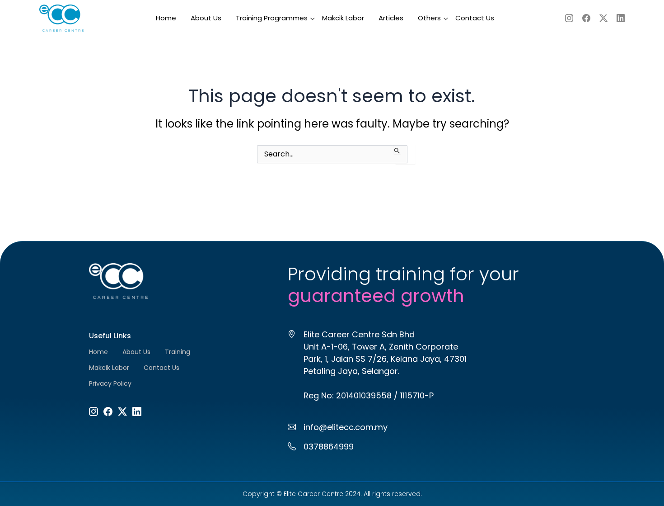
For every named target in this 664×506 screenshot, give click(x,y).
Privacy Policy (110, 383)
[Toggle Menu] (301, 13)
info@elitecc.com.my (346, 427)
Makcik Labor (343, 18)
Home (166, 18)
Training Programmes (272, 18)
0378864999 (329, 446)
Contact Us (474, 18)
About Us (206, 18)
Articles (391, 18)
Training (177, 351)
